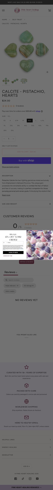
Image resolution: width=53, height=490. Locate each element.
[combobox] (5, 242)
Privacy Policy (21, 249)
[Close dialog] (51, 231)
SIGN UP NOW (13, 252)
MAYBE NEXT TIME (7, 255)
